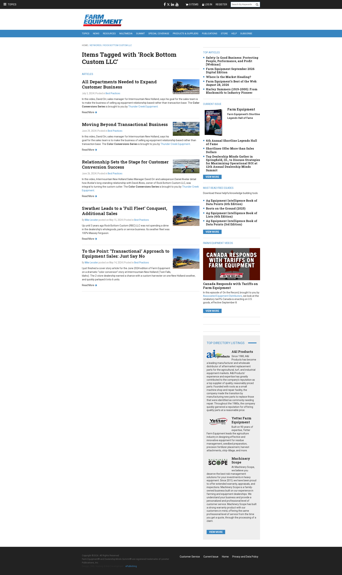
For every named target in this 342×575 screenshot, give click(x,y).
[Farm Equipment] (213, 122)
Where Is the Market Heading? (228, 77)
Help (234, 33)
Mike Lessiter (91, 219)
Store (224, 33)
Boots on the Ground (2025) (225, 208)
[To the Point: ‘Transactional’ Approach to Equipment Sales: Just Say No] (186, 258)
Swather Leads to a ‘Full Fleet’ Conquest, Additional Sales (124, 210)
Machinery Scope (241, 460)
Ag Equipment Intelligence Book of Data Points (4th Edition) (231, 202)
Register (221, 4)
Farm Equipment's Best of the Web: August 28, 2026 (231, 83)
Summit (140, 33)
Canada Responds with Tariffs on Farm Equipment (230, 286)
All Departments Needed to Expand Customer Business (119, 84)
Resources (109, 33)
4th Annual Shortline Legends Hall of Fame (231, 142)
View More (212, 176)
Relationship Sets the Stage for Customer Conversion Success (125, 164)
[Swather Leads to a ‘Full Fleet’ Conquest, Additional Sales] (186, 215)
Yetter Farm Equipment (241, 420)
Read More (88, 112)
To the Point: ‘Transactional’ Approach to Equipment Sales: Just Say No (125, 253)
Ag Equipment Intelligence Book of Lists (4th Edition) (231, 214)
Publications (209, 33)
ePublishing (131, 566)
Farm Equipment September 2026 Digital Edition (230, 70)
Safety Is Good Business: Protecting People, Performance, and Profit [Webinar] (232, 61)
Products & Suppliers (185, 33)
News (96, 33)
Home (85, 45)
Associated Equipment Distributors (222, 295)
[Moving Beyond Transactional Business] (186, 128)
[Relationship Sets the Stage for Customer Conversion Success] (186, 166)
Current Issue (210, 556)
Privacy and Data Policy (245, 556)
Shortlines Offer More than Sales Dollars (230, 150)
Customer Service (190, 556)
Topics (12, 4)
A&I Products (242, 351)
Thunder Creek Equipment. (143, 106)
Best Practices (113, 93)
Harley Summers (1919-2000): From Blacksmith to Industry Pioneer (231, 90)
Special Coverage (158, 33)
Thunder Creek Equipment (175, 144)
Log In (208, 4)
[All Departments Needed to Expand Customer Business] (186, 86)
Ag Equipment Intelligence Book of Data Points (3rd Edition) (231, 222)
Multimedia (126, 33)
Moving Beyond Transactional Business (125, 124)
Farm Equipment (241, 109)
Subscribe (246, 33)
